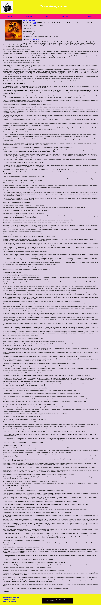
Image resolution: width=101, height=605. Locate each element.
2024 (34, 23)
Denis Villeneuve (34, 39)
